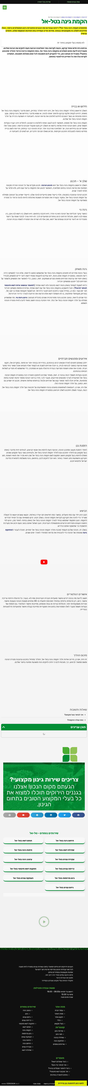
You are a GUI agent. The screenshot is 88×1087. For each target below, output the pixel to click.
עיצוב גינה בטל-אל (23, 859)
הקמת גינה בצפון (67, 17)
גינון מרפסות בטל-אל (65, 878)
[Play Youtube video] (44, 562)
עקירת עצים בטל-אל (64, 859)
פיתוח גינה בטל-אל (23, 850)
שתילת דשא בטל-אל (64, 850)
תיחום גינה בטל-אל (65, 840)
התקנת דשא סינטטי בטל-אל (23, 868)
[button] (5, 7)
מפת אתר (36, 1083)
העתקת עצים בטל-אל (23, 878)
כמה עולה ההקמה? (75, 720)
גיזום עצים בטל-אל (65, 887)
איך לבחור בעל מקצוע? (73, 715)
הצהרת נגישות (49, 1083)
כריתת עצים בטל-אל (64, 868)
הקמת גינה (76, 17)
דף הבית (84, 17)
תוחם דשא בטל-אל (23, 840)
